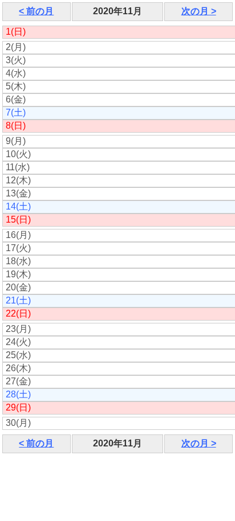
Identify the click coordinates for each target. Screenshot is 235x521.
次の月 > (198, 11)
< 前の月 (36, 11)
